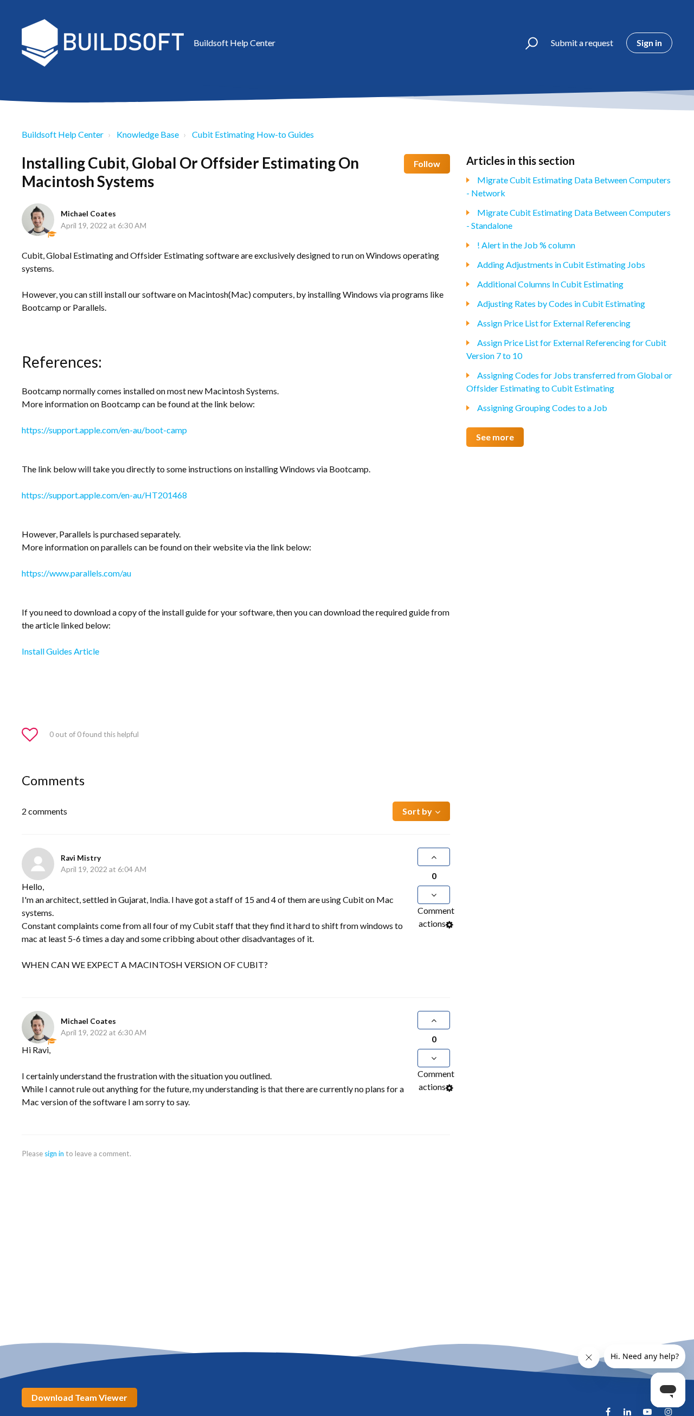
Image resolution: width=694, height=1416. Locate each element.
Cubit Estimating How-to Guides (253, 134)
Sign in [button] (649, 42)
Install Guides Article (60, 651)
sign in (54, 1153)
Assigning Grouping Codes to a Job (542, 407)
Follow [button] (427, 163)
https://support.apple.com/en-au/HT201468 (104, 495)
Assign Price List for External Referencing (554, 323)
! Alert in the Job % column (526, 245)
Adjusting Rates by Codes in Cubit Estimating (561, 303)
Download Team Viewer (79, 1397)
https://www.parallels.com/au (76, 573)
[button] (527, 43)
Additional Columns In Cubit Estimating (550, 284)
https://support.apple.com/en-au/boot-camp (104, 430)
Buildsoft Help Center (63, 134)
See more (495, 437)
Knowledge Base (148, 134)
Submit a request (582, 42)
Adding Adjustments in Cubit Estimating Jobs (561, 264)
